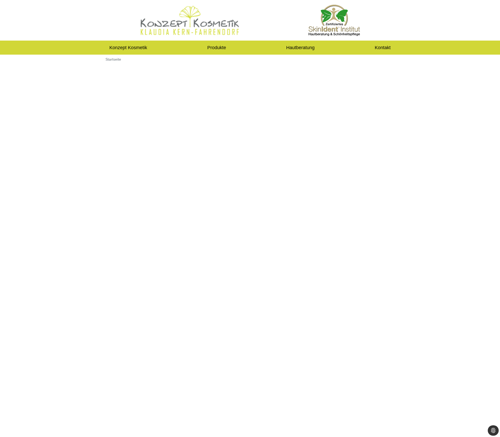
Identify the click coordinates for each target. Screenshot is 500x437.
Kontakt (383, 47)
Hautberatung (300, 47)
